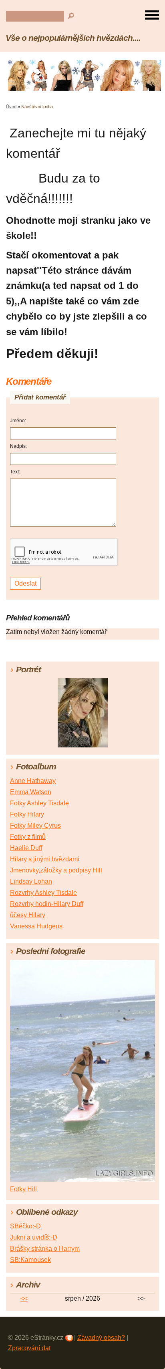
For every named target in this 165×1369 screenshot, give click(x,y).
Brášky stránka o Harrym (45, 1248)
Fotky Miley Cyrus (35, 825)
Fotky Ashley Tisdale (39, 803)
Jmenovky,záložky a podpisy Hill (56, 870)
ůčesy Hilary (27, 915)
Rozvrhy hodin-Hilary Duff (46, 903)
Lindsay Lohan (31, 881)
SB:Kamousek (30, 1259)
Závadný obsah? (101, 1337)
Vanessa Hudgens (36, 926)
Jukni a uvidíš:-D (33, 1237)
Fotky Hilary (27, 814)
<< (24, 1298)
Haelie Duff (26, 847)
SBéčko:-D (25, 1226)
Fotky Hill (23, 1189)
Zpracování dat (29, 1348)
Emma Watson (30, 792)
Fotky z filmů (28, 836)
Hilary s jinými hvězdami (44, 859)
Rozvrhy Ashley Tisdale (43, 892)
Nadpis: (18, 446)
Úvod (11, 106)
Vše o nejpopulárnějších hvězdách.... (73, 37)
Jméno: (18, 420)
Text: (15, 472)
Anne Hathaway (33, 780)
